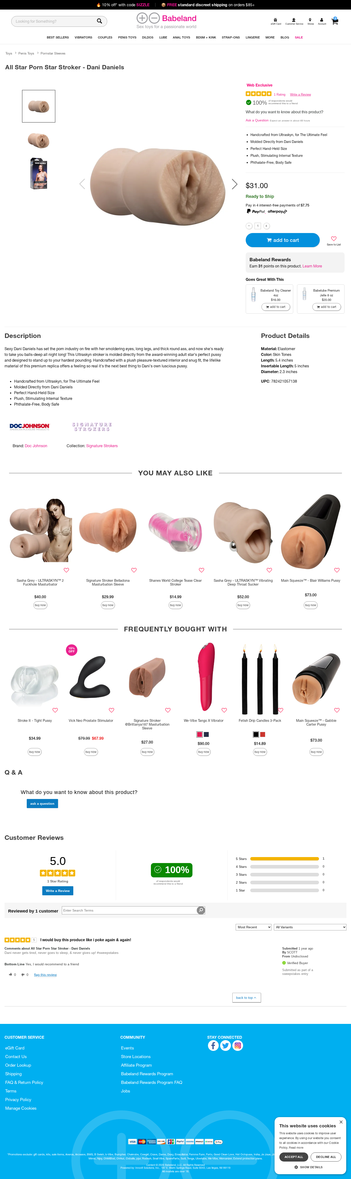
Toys (8, 53)
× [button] (341, 1122)
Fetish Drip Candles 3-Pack (260, 720)
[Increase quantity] (266, 226)
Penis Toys (26, 53)
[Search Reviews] (201, 910)
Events (127, 1047)
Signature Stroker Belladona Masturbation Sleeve (108, 582)
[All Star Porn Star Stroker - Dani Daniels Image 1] (158, 184)
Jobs (125, 1090)
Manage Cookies (21, 1108)
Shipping (13, 1073)
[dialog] (310, 1145)
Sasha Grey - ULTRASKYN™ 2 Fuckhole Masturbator (40, 582)
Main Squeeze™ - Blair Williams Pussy (310, 580)
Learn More (312, 266)
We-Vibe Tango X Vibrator (203, 720)
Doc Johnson (36, 445)
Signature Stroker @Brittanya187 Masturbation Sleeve (147, 724)
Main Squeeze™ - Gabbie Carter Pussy (316, 722)
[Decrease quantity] (249, 226)
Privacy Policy (18, 1099)
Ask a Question (257, 120)
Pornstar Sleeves (53, 53)
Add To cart (286, 240)
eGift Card (14, 1047)
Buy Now (40, 605)
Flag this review (45, 975)
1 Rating (279, 94)
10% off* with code (122, 4)
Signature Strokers (102, 445)
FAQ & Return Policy (24, 1082)
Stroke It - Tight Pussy (35, 720)
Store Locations (136, 1056)
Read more (296, 1147)
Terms (10, 1090)
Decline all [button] (326, 1157)
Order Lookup (18, 1065)
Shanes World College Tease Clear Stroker (175, 582)
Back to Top (244, 998)
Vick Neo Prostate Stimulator (91, 720)
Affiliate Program (136, 1065)
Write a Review (300, 94)
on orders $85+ (208, 4)
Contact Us (16, 1056)
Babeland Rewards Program (147, 1073)
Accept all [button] (294, 1157)
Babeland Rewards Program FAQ (151, 1082)
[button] (234, 184)
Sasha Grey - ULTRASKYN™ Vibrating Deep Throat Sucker (243, 582)
